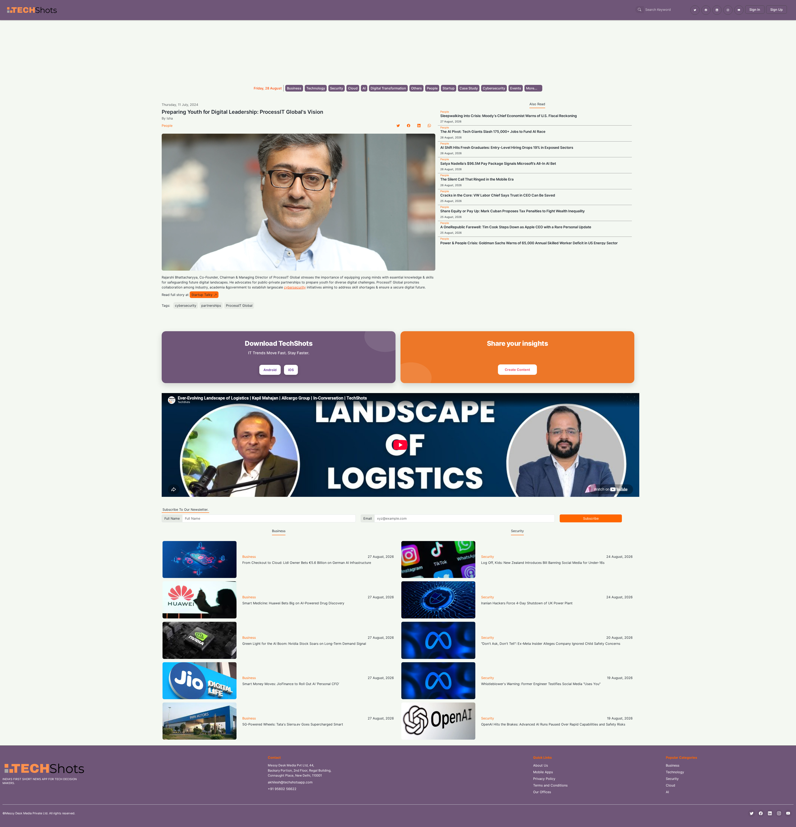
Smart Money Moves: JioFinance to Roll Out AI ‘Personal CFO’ (290, 684)
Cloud (353, 88)
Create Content (517, 370)
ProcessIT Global (239, 305)
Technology (315, 88)
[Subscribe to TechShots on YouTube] (739, 10)
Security (336, 88)
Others (416, 88)
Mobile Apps (543, 772)
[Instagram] (779, 813)
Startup (449, 88)
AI (364, 88)
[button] (533, 88)
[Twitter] (398, 125)
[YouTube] (788, 813)
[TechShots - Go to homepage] (32, 10)
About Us (540, 765)
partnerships (211, 305)
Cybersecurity (494, 88)
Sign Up (776, 9)
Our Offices (542, 792)
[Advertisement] (398, 51)
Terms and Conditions (550, 785)
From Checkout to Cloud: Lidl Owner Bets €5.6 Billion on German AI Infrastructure (306, 563)
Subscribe (591, 518)
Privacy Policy (544, 779)
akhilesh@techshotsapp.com (290, 782)
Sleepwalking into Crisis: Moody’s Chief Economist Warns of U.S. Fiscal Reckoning (508, 116)
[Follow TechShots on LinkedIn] (717, 10)
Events (515, 88)
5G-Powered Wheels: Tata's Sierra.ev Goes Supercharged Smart (292, 724)
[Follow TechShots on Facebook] (706, 10)
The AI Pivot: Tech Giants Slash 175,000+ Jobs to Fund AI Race (492, 131)
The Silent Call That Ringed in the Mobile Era (477, 179)
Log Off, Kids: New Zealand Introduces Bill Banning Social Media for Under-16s (542, 563)
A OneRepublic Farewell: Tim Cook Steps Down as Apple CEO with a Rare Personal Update (515, 227)
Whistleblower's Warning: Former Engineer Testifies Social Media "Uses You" (541, 684)
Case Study (469, 88)
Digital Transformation (388, 88)
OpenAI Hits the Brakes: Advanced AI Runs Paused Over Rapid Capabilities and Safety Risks (553, 724)
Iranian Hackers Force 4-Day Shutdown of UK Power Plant (527, 603)
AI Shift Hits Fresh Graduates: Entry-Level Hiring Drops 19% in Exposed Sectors (506, 147)
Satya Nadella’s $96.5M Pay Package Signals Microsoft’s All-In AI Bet (498, 163)
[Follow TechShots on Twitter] (695, 10)
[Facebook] (408, 125)
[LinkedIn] (419, 125)
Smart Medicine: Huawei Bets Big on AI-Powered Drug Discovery (293, 603)
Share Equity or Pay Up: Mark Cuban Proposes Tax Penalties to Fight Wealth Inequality (512, 211)
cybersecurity (295, 287)
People (432, 88)
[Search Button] (639, 9)
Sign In (754, 9)
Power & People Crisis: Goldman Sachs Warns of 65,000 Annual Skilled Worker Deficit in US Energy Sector (529, 243)
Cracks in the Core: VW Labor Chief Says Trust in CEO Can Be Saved (497, 195)
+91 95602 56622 (282, 789)
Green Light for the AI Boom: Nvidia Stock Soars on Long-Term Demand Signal (304, 643)
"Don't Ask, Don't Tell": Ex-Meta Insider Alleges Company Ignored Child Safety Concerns (550, 643)
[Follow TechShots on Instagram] (728, 10)
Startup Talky (201, 295)
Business (294, 88)
